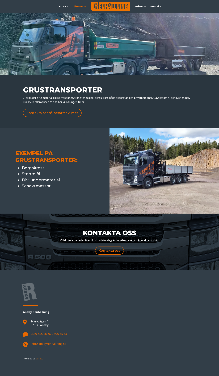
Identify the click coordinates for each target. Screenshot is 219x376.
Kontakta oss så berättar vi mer (52, 113)
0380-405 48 (38, 334)
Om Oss (63, 6)
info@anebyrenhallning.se (48, 344)
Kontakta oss (109, 250)
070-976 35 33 (57, 334)
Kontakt (155, 6)
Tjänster (77, 6)
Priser (139, 6)
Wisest (39, 358)
